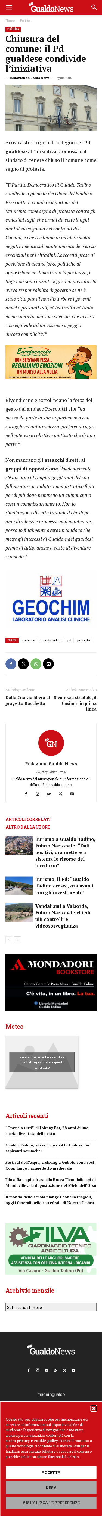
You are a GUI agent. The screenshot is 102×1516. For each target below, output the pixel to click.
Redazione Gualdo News (29, 78)
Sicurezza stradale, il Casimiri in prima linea (75, 703)
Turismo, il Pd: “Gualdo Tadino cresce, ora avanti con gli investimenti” (64, 885)
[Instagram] (39, 794)
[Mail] (51, 794)
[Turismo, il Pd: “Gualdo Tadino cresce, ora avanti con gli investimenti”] (19, 885)
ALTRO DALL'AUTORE (27, 827)
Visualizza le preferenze (51, 1502)
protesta (83, 640)
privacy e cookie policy (37, 1440)
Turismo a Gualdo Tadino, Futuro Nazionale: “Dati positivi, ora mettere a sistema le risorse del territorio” (65, 852)
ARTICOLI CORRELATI (27, 819)
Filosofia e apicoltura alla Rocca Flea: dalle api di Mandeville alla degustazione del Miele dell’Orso (50, 1182)
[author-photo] (51, 756)
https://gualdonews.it (51, 772)
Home (10, 20)
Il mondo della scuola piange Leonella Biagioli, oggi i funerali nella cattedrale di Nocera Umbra (49, 1199)
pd (69, 640)
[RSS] (55, 1369)
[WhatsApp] (35, 663)
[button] (93, 1408)
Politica (26, 20)
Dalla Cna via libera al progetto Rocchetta (27, 700)
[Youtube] (73, 794)
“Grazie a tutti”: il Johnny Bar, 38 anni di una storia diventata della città (46, 1130)
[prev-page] (8, 939)
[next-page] (17, 939)
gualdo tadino (51, 640)
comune (28, 640)
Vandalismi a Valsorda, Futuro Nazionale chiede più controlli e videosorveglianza (63, 916)
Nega (51, 1487)
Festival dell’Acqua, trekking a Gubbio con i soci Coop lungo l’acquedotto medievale (49, 1165)
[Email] (48, 663)
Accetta (51, 1472)
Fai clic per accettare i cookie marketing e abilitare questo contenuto (42, 1062)
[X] (23, 663)
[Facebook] (10, 663)
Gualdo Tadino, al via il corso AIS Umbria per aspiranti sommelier (47, 1147)
